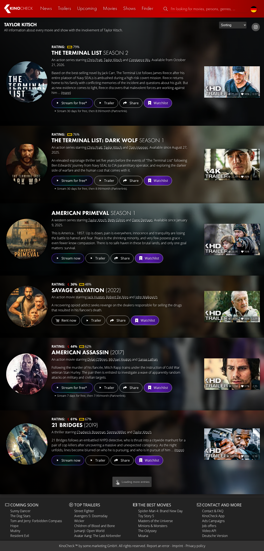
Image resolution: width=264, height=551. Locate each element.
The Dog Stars (20, 516)
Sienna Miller (116, 432)
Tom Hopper (138, 147)
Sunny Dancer (20, 511)
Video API (209, 531)
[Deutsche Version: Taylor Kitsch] (254, 9)
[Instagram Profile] (256, 27)
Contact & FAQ (212, 511)
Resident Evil (19, 536)
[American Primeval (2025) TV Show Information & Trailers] (26, 239)
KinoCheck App (213, 516)
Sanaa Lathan (148, 359)
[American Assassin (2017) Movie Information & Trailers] (26, 374)
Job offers (209, 526)
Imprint (177, 546)
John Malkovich (146, 297)
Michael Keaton (120, 359)
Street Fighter (84, 511)
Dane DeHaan (142, 220)
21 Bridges (75, 425)
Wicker (79, 521)
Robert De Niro (117, 297)
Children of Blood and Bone (94, 526)
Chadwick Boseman (91, 432)
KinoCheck (66, 546)
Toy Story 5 (146, 516)
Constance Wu (139, 60)
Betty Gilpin (116, 220)
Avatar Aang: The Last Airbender (97, 536)
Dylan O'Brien (97, 359)
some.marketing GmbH (100, 546)
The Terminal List (90, 52)
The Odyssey (147, 531)
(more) (66, 92)
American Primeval (94, 213)
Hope (14, 526)
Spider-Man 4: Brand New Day (160, 511)
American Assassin (88, 352)
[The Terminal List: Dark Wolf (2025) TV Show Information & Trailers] (26, 164)
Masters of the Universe (155, 521)
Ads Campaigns (213, 521)
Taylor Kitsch (113, 60)
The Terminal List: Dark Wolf (108, 140)
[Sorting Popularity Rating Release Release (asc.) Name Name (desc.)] (232, 25)
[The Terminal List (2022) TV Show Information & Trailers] (26, 82)
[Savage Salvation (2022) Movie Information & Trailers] (26, 306)
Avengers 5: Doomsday (90, 516)
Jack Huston (96, 297)
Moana (143, 536)
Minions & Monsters (152, 526)
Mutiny (15, 531)
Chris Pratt (94, 60)
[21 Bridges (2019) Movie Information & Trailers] (26, 444)
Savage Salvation (86, 290)
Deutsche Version (215, 536)
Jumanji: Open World (89, 531)
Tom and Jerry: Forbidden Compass (36, 521)
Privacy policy (195, 546)
